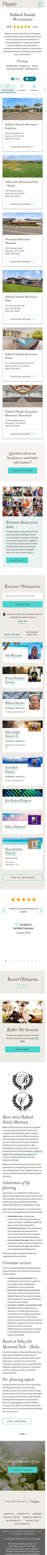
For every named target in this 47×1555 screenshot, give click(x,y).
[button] (39, 4)
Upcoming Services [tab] (32, 633)
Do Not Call (32, 1521)
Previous (5, 915)
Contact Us (23, 1514)
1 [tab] (5, 961)
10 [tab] (39, 961)
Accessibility (13, 1521)
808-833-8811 (12, 426)
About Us (9, 1514)
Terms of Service (32, 1517)
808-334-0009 (12, 368)
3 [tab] (13, 961)
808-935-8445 (12, 311)
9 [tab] (35, 961)
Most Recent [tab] (12, 635)
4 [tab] (17, 961)
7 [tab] (28, 961)
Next (40, 915)
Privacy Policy (11, 1517)
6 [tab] (24, 961)
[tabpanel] (23, 920)
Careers (36, 1514)
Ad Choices (23, 1524)
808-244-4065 (12, 253)
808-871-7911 (12, 138)
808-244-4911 (12, 196)
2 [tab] (9, 961)
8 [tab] (32, 961)
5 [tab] (20, 961)
